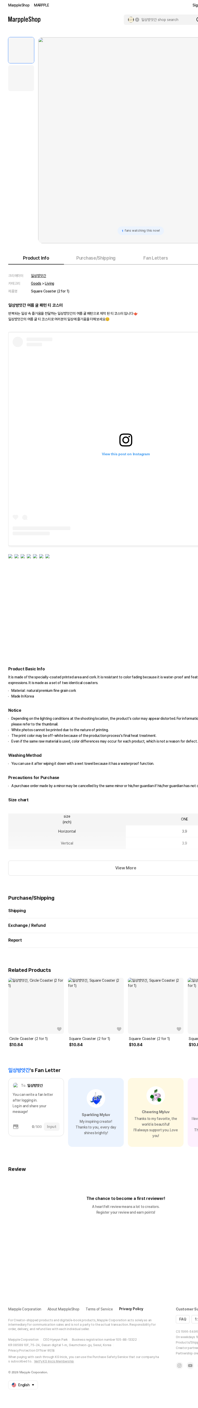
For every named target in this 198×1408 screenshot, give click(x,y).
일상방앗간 (38, 276)
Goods (36, 283)
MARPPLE (41, 5)
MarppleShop (19, 5)
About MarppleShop (63, 1309)
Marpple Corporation (24, 1309)
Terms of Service (99, 1309)
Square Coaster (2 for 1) (89, 1038)
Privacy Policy (131, 1309)
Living (49, 283)
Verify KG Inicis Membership (54, 1361)
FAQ (182, 1319)
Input (51, 1127)
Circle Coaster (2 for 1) (28, 1038)
